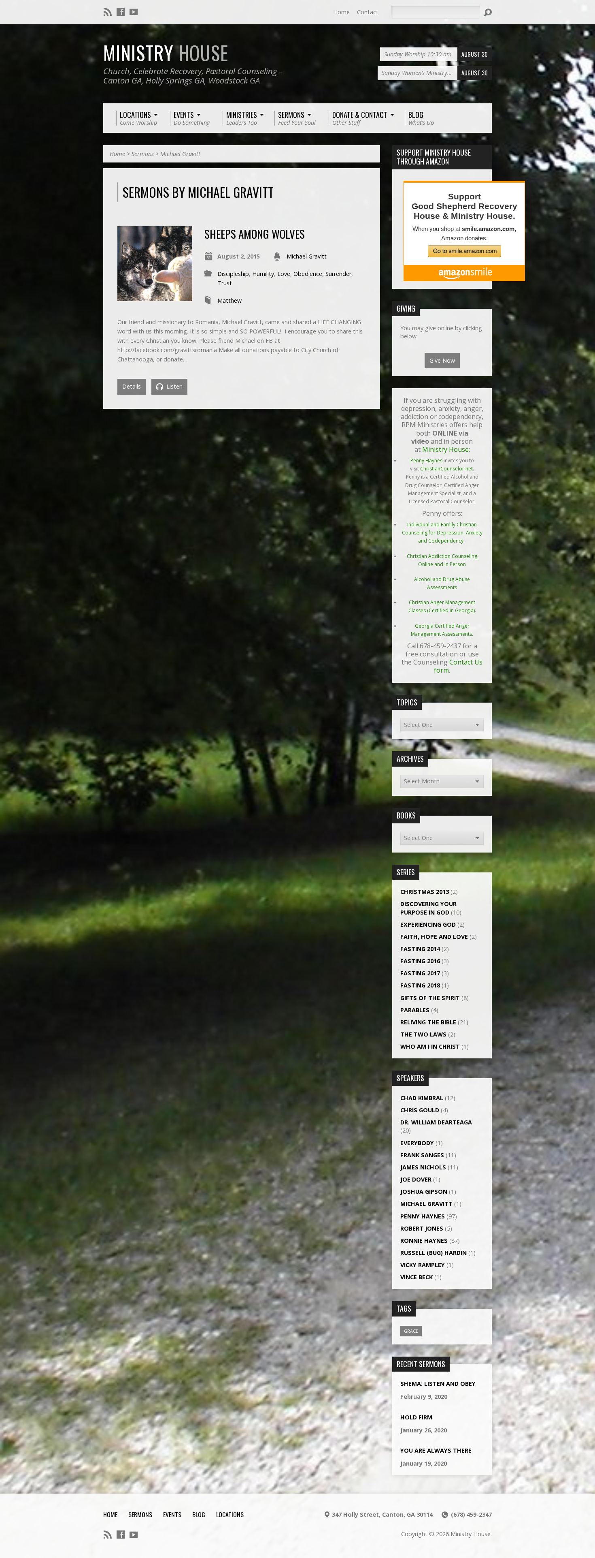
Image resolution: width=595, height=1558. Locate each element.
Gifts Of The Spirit (430, 998)
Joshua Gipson (423, 1191)
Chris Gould (419, 1110)
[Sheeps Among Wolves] (154, 296)
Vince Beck (416, 1277)
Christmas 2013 (424, 891)
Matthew (229, 300)
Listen (174, 386)
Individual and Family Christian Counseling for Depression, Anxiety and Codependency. (442, 532)
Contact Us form (458, 666)
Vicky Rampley (422, 1265)
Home (341, 12)
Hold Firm (416, 1417)
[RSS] (108, 12)
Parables (414, 1010)
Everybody (417, 1143)
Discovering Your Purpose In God (428, 908)
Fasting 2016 (420, 961)
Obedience (307, 274)
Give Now (442, 360)
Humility (263, 274)
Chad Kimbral (421, 1098)
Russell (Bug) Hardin (433, 1253)
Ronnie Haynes (424, 1240)
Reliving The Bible (428, 1022)
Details (131, 386)
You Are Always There (436, 1450)
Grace (411, 1331)
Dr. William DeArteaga (436, 1122)
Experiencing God (428, 924)
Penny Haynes (426, 460)
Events (172, 1514)
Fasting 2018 (420, 985)
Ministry (165, 52)
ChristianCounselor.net (446, 468)
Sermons (143, 154)
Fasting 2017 (420, 973)
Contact (367, 12)
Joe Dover (415, 1179)
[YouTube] (134, 12)
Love (283, 274)
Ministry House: (446, 449)
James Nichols (423, 1167)
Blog (198, 1514)
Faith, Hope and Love (434, 936)
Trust (224, 283)
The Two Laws (423, 1034)
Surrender (338, 274)
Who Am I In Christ (430, 1046)
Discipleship (233, 274)
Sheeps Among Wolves (254, 233)
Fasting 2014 (420, 949)
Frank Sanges (422, 1155)
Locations (230, 1514)
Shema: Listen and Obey (438, 1383)
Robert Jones (421, 1228)
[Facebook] (121, 12)
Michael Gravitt (180, 154)
